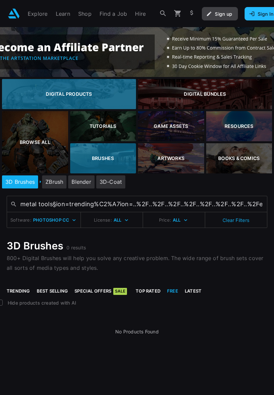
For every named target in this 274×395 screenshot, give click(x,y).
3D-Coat (111, 181)
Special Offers (100, 291)
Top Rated (148, 291)
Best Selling (52, 291)
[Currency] (191, 13)
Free (172, 291)
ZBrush (54, 181)
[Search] (163, 13)
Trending (18, 291)
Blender (81, 181)
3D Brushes (20, 181)
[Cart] (178, 13)
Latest (193, 291)
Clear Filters (236, 220)
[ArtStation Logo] (14, 13)
